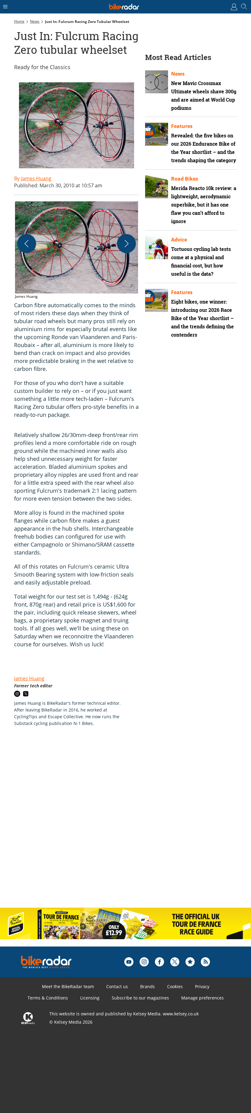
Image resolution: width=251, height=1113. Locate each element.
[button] (76, 250)
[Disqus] (109, 823)
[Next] (126, 243)
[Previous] (26, 243)
